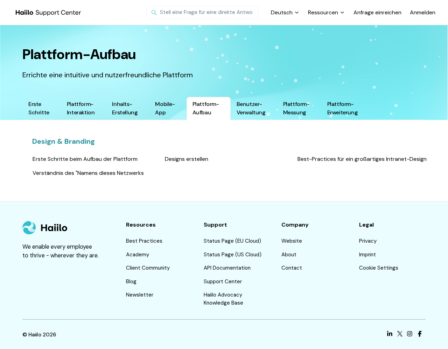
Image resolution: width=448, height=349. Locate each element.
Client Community (148, 267)
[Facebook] (420, 335)
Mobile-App (165, 108)
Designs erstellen (186, 159)
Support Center (223, 281)
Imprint (367, 254)
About (288, 254)
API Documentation (227, 267)
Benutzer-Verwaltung (251, 108)
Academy (137, 254)
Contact (291, 267)
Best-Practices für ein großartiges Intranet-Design (362, 159)
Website (291, 240)
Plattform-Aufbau (205, 108)
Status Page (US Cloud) (232, 254)
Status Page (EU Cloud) (232, 240)
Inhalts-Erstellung (125, 108)
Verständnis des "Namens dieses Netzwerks (88, 173)
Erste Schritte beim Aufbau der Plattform (85, 159)
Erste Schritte (38, 108)
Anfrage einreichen (377, 12)
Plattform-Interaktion (81, 108)
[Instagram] (410, 335)
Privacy (368, 240)
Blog (131, 281)
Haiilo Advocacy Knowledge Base (223, 298)
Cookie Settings (378, 267)
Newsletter (139, 294)
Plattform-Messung (296, 108)
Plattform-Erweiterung (342, 108)
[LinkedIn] (390, 335)
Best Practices (144, 240)
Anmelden (422, 12)
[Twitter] (400, 335)
